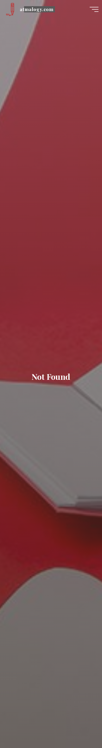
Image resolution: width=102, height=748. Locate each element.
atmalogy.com (36, 9)
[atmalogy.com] (10, 9)
